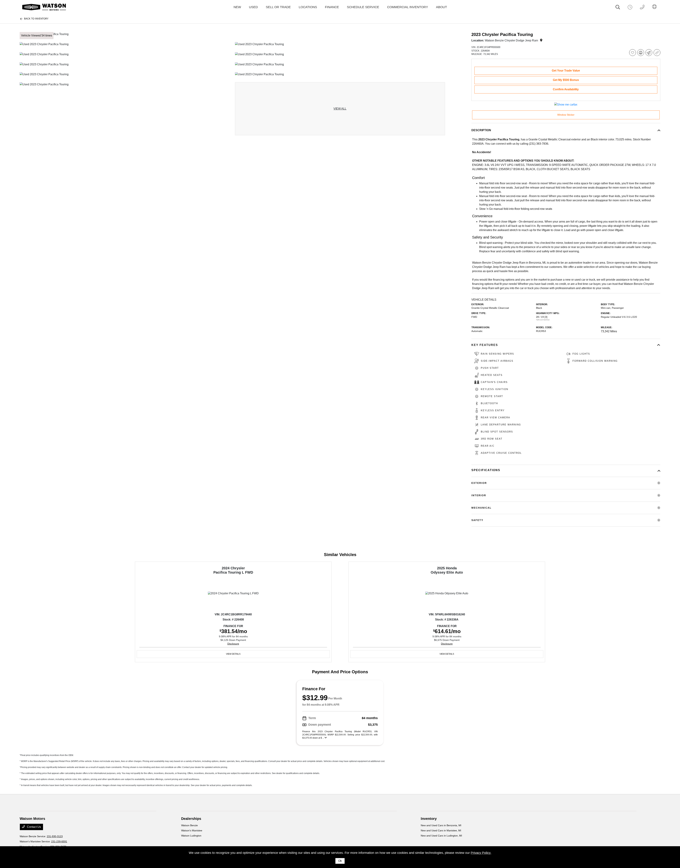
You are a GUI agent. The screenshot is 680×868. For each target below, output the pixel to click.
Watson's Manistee (191, 830)
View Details (233, 654)
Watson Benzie (189, 825)
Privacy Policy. (481, 853)
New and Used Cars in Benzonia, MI (441, 825)
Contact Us (33, 826)
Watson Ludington (191, 835)
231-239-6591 (59, 841)
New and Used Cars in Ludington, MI (441, 835)
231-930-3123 (55, 836)
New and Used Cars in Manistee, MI (441, 830)
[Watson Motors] (44, 7)
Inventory (429, 819)
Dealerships (191, 819)
